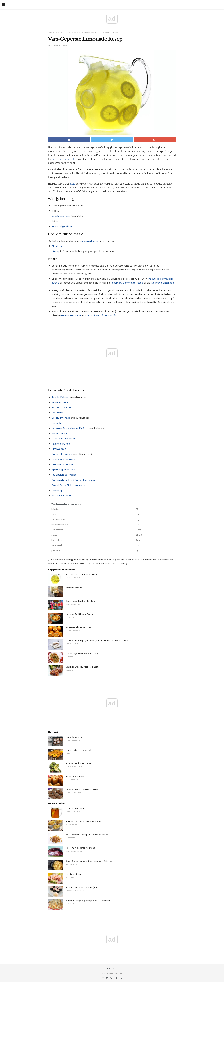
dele (72, 183)
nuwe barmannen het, (64, 159)
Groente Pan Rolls (75, 776)
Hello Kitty (58, 423)
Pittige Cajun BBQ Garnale (79, 750)
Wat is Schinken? (74, 874)
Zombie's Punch (61, 495)
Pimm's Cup (59, 448)
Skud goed (58, 246)
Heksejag (57, 490)
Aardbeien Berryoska (64, 474)
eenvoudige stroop (62, 226)
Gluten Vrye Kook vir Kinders (80, 601)
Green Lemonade (70, 315)
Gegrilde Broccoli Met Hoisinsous (83, 667)
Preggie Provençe (62, 454)
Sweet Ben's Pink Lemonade (68, 485)
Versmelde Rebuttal (63, 438)
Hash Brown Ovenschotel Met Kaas (84, 821)
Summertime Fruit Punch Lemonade (74, 479)
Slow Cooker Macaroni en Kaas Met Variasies (89, 861)
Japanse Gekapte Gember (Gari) (82, 887)
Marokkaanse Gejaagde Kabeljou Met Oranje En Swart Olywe (97, 640)
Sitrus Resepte (71, 33)
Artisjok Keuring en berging (79, 763)
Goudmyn (57, 412)
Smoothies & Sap (110, 33)
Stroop (55, 251)
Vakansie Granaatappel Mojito (69, 428)
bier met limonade (62, 464)
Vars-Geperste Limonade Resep (82, 574)
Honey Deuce (59, 433)
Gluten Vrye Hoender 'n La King (82, 653)
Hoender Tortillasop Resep (79, 614)
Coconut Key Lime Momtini (101, 315)
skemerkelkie (90, 240)
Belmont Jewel (60, 402)
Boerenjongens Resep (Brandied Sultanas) (87, 834)
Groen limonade (61, 417)
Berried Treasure (62, 407)
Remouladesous (74, 587)
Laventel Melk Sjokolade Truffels (83, 789)
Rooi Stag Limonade (63, 459)
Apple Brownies (74, 737)
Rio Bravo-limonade (162, 282)
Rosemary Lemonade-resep (127, 282)
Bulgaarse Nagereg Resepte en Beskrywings (88, 900)
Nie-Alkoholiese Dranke (91, 33)
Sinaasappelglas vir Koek (78, 627)
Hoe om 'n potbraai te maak (80, 848)
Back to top (112, 968)
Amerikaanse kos (55, 33)
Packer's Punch (61, 443)
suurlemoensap (61, 215)
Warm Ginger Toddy (76, 808)
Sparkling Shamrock (64, 469)
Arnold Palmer (60, 397)
